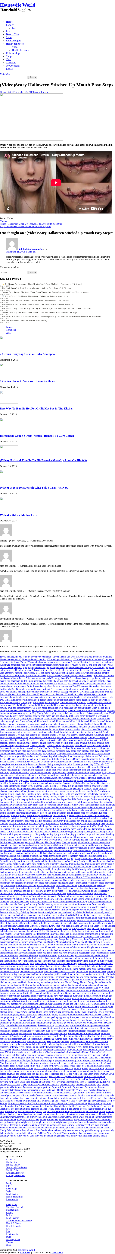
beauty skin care (103, 678)
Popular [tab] (9, 327)
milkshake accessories (71, 966)
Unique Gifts (87, 1111)
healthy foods (58, 866)
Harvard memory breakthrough (94, 847)
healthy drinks (107, 864)
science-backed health (78, 1052)
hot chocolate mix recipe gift (58, 882)
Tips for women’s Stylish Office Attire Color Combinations (59, 1103)
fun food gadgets (37, 823)
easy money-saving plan (90, 775)
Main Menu (5, 74)
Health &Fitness (15, 43)
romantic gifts (18, 1049)
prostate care (6, 1028)
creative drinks (39, 743)
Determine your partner (52, 761)
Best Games (17, 689)
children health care (43, 721)
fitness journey (58, 802)
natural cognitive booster (52, 982)
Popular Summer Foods (97, 1020)
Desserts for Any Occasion (27, 761)
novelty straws (64, 998)
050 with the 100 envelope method (83, 656)
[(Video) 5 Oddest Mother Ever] (9, 509)
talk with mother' (29, 1095)
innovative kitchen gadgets (57, 907)
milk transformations (28, 966)
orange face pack (71, 1006)
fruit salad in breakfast (97, 818)
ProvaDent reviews (20, 1036)
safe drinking (60, 1049)
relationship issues (57, 1044)
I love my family (36, 904)
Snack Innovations (96, 1065)
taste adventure (44, 1095)
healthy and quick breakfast (41, 861)
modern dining (83, 971)
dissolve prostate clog (83, 764)
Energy (85, 783)
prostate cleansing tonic (42, 1028)
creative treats (68, 745)
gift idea (86, 831)
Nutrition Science (24, 1001)
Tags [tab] (8, 332)
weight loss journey (44, 1119)
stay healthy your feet (18, 1076)
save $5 (108, 1049)
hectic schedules (38, 874)
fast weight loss (72, 796)
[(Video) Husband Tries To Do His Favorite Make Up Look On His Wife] (9, 454)
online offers (14, 1006)
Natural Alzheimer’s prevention (90, 979)
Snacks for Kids (96, 1068)
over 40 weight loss (65, 1009)
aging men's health (9, 670)
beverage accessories (96, 694)
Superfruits (67, 1087)
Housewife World (17, 5)
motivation (91, 974)
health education (15, 853)
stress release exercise (67, 1079)
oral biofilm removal (30, 1006)
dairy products (49, 753)
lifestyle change (79, 928)
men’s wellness (15, 950)
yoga (8, 1245)
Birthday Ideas (45, 699)
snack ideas (81, 1065)
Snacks (85, 1068)
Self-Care (16, 1055)
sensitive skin (94, 1055)
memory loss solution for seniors (63, 944)
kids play (58, 920)
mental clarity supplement (34, 950)
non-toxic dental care (38, 998)
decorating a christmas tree (85, 756)
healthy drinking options (88, 864)
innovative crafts (36, 907)
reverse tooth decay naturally (89, 1047)
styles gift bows (28, 1084)
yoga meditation (45, 1135)
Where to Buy (19, 1130)
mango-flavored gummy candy (44, 939)
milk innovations (80, 960)
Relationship (13, 53)
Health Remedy (20, 49)
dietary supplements (37, 764)
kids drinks (38, 917)
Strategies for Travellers (88, 1076)
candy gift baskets (70, 716)
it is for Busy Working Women (23, 912)
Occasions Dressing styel (40, 1004)
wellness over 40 (82, 1125)
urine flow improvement (11, 1117)
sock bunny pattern (70, 1071)
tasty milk (109, 1095)
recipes (81, 1041)
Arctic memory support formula (63, 675)
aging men (109, 667)
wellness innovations (48, 1125)
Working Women (61, 1133)
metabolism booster (9, 955)
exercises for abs (89, 791)
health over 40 (86, 853)
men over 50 (41, 947)
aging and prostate (54, 667)
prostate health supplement (65, 1030)
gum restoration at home (69, 837)
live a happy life (34, 931)
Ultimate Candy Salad (31, 1111)
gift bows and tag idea (44, 831)
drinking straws (59, 772)
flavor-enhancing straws (100, 807)
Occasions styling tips (62, 1004)
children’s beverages (16, 724)
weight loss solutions (101, 1119)
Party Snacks (20, 1014)
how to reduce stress (19, 901)
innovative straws (52, 909)
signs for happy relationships (38, 1060)
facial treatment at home (48, 794)
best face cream (103, 686)
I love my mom (51, 904)
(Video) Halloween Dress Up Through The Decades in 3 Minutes (31, 223)
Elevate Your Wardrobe (41, 780)
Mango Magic (6, 939)
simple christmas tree (93, 1060)
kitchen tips (5, 926)
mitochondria (85, 969)
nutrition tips (39, 1001)
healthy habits (84, 866)
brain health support (68, 708)
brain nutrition (84, 708)
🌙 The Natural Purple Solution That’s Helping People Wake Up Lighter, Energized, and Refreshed (42, 284)
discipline (67, 764)
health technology (70, 856)
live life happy (49, 931)
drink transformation (19, 772)
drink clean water (54, 769)
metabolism (73, 952)
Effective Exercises (78, 777)
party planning (7, 1014)
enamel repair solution (51, 783)
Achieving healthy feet (81, 662)
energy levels (27, 786)
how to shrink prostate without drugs (70, 901)
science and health (28, 1052)
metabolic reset (60, 952)
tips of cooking (7, 1106)
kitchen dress (26, 923)
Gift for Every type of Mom (68, 831)
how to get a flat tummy (19, 896)
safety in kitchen (74, 1049)
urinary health (95, 1114)
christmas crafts (28, 726)
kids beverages (29, 915)
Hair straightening (70, 842)
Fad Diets (86, 794)
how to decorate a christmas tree (73, 888)
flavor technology (80, 807)
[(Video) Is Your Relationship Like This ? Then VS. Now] (9, 482)
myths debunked (98, 977)
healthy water (24, 874)
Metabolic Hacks (28, 952)
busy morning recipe (22, 713)
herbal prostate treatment (80, 874)
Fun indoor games (96, 823)
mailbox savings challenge (56, 934)
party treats (32, 1014)
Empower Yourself (18, 783)
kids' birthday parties (9, 923)
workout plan (75, 1133)
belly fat (47, 681)
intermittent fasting (95, 909)
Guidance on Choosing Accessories (24, 837)
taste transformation (95, 1095)
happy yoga (43, 847)
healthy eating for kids (24, 866)
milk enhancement (46, 958)
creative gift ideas (88, 743)
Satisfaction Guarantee (93, 1049)
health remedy (100, 853)
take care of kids (99, 1092)
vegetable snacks (56, 1117)
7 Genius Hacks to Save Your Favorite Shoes (27, 381)
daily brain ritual (19, 751)
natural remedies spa (19, 990)
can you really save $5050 (102, 713)
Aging (26, 667)
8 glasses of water (44, 662)
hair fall (88, 839)
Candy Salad (13, 718)
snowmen (31, 1071)
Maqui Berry (65, 939)
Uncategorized (13, 1239)
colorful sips (35, 734)
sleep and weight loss (68, 1063)
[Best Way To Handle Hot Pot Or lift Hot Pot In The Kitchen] (9, 402)
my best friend (82, 977)
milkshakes (43, 969)
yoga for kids (14, 1135)
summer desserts (67, 1084)
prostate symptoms (58, 1033)
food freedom (87, 812)
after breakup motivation (52, 664)
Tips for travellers (79, 1100)
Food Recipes (13, 40)
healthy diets (30, 864)
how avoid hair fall (27, 885)
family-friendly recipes (53, 796)
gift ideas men (97, 831)
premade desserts (14, 1025)
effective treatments (97, 777)
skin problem (35, 1063)
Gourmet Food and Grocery (19, 1220)
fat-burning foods (48, 799)
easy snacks (13, 777)
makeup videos (36, 936)
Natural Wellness (73, 993)
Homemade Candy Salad (63, 880)
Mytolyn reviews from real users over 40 (19, 979)
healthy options (106, 869)
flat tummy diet (60, 804)
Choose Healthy (84, 724)
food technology (60, 815)
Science (15, 1052)
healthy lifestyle (36, 869)
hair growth (30, 842)
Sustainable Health (54, 1090)
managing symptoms (54, 936)
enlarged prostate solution (29, 788)
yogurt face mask (84, 1135)
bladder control (59, 699)
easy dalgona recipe (31, 775)
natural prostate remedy (67, 987)
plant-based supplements (42, 1020)
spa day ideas (38, 1074)
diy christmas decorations (25, 767)
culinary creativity (15, 748)
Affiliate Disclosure (15, 1172)
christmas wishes (72, 729)
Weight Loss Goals (26, 1119)
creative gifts (103, 743)
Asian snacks (32, 678)
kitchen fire (38, 923)
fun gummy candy (79, 823)
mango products (21, 939)
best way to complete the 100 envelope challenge (63, 694)
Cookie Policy (12, 1170)
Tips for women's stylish (19, 1103)
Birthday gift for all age (26, 699)
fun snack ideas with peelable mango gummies (71, 826)
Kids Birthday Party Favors (83, 915)
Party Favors (98, 1012)
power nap (69, 1022)
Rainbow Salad (87, 1039)
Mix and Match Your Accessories (59, 971)
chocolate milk (50, 724)
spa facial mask (52, 1074)
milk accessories (82, 955)
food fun (98, 812)
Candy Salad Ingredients (31, 718)
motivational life (51, 977)
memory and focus (38, 944)
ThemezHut (57, 1252)
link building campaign (30, 249)
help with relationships (57, 874)
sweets (69, 1092)
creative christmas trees (48, 740)
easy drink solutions (69, 775)
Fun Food (23, 823)
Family (10, 24)
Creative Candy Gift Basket (23, 740)
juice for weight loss (47, 912)
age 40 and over (89, 664)
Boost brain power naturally (46, 702)
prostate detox (60, 1028)
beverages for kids (87, 697)
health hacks (43, 853)
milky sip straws (56, 969)
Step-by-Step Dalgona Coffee (63, 1076)
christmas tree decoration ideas (49, 729)
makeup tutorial (21, 936)
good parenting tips (48, 834)
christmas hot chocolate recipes (63, 726)
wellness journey (66, 1125)
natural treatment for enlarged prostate (84, 990)
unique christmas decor (54, 1111)
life (34, 928)
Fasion (9, 1215)
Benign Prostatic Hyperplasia (53, 683)
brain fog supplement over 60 (21, 708)
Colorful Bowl (101, 732)
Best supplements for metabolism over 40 (19, 694)
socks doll (84, 1071)
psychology (35, 1036)
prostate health (95, 1028)
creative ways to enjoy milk (88, 745)
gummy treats (21, 839)
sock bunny (54, 1071)
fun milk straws (13, 826)
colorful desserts (7, 734)
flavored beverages (9, 810)
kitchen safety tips (106, 923)
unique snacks (36, 1114)
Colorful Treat (63, 734)
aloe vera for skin (70, 670)
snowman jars (19, 1071)
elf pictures (68, 780)
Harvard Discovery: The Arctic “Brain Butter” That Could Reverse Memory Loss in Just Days (39, 312)
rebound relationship (36, 1041)
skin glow (23, 1063)
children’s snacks (35, 724)
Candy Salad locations (54, 718)
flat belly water (46, 804)
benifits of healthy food (11, 683)
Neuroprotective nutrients (41, 995)
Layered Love (86, 926)
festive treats (97, 799)
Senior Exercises (79, 1055)
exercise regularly (72, 791)
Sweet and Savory (96, 1090)
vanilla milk (41, 1117)
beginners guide (18, 681)
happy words (31, 847)
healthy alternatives (84, 858)
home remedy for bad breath (22, 880)
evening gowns (91, 788)
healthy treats (11, 874)
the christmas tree (68, 1098)
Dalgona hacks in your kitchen (14, 756)
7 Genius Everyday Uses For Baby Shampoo (27, 354)
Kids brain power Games (12, 917)
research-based (101, 1044)
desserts (10, 761)
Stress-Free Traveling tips (32, 1082)
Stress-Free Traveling (88, 1079)
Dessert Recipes (98, 759)
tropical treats (100, 1108)
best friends (5, 689)
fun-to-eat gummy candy (64, 829)
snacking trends (73, 1068)
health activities (29, 850)
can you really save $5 (79, 713)
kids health (109, 917)
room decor (48, 1049)
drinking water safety (91, 772)
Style (9, 37)
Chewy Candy (27, 721)
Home (9, 21)
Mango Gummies (85, 936)
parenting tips (68, 1012)
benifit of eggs (104, 681)
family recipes (14, 796)
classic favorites (88, 729)
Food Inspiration (18, 815)
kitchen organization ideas (85, 923)
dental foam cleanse (36, 759)
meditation (24, 944)
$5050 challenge (8, 656)
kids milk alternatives (10, 920)
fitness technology (89, 802)
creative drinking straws (20, 743)
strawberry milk (48, 1079)
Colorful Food (22, 734)
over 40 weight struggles (86, 1009)
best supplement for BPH (73, 691)
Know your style (57, 926)
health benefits (99, 850)
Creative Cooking (67, 740)
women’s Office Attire (41, 1133)
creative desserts (84, 740)
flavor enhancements (29, 807)
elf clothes (57, 780)
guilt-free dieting (49, 837)
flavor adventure (107, 804)
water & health (71, 1117)
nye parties (22, 1004)
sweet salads (11, 1092)
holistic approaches (9, 877)
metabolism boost (106, 952)
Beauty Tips (12, 34)
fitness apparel (23, 802)
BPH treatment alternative (63, 705)
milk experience (82, 958)
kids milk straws (28, 920)
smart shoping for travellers (92, 1063)
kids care (28, 917)
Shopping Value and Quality (92, 1057)
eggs (16, 780)
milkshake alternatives (92, 966)
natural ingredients (83, 985)
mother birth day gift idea (49, 974)
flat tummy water (76, 804)
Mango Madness (102, 936)
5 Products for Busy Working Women (18, 662)
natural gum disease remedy (47, 985)
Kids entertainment (53, 917)
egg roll (9, 780)
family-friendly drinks (32, 796)
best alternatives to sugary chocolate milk (87, 683)
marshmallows (11, 942)
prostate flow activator (77, 1028)
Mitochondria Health (102, 969)
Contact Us (11, 1162)
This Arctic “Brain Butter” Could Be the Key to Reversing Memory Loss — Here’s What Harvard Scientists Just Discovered (51, 316)
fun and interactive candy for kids (22, 821)
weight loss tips (28, 1122)
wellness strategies (27, 1127)
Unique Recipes (7, 1114)
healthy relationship (24, 872)
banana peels (45, 678)
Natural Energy (72, 982)
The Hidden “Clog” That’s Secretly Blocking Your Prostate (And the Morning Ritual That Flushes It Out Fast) (46, 308)
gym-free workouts (53, 839)
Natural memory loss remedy (22, 987)
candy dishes (39, 716)
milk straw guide (26, 963)
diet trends (22, 764)
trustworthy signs (13, 1111)
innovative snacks (98, 907)
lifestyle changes (95, 928)
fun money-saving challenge (35, 826)
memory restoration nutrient (92, 944)
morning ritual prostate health (23, 974)
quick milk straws (71, 1039)
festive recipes (83, 799)
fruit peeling (80, 818)
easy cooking (15, 775)
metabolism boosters (28, 955)
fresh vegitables (37, 818)
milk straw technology (66, 963)
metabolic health (44, 952)
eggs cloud (24, 780)
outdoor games (7, 1009)
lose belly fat (71, 931)
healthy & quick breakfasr (47, 858)
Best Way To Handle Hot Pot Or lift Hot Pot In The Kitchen (36, 408)
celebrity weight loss (9, 721)
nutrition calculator (89, 998)
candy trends (90, 718)
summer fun (81, 1084)
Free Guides (13, 818)
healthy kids (97, 866)
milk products (106, 960)
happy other (97, 845)
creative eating (53, 743)
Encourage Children (72, 783)
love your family (107, 931)
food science (46, 815)
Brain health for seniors (47, 708)
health (18, 850)
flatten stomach (92, 804)
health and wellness (82, 850)
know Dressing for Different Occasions (30, 926)
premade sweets (29, 1025)
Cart (8, 59)
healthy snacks (98, 872)
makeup (9, 936)
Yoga (15, 46)
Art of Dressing (85, 675)
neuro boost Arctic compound (96, 993)
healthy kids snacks (19, 869)
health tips (83, 856)
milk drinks (32, 958)
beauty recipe (88, 678)
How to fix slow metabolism (80, 893)
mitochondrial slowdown (31, 971)
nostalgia (52, 998)
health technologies (52, 856)
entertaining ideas (49, 788)
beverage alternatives (10, 697)
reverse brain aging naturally (32, 1047)
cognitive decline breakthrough (52, 732)
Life (8, 1186)
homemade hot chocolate (12, 882)
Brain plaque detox (101, 708)
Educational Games (59, 777)
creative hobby (7, 745)
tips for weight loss (97, 1100)
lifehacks (58, 928)
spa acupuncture (23, 1074)
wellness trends (76, 1127)
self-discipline (27, 1055)
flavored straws (98, 810)
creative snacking (38, 745)
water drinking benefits (90, 1117)
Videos (3, 221)
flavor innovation (63, 807)
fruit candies (68, 818)
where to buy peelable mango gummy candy (93, 1130)
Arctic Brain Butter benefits (96, 673)
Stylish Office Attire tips (47, 1084)
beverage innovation (68, 697)
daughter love (65, 756)
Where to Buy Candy (37, 1130)
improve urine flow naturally (91, 904)
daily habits (70, 751)
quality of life (78, 1036)
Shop (9, 56)
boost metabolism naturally (99, 702)
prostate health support (89, 1030)
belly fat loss (57, 681)
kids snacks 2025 (96, 920)
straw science (18, 1079)
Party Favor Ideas (83, 1012)
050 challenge (59, 656)
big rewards (101, 697)
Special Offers (86, 1074)
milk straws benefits (98, 963)
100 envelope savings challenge (88, 659)
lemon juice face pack (22, 928)
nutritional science (54, 1001)
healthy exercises (43, 866)
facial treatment (29, 794)
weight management (64, 1122)
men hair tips (28, 947)
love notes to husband (88, 931)
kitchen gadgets (51, 923)
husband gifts (21, 904)
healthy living (51, 869)
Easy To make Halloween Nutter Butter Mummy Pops (25, 226)
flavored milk (64, 810)
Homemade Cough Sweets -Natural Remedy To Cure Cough (37, 435)
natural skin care (37, 990)
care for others (103, 718)
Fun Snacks (98, 826)
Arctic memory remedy (37, 675)
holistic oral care (40, 877)
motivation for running (10, 977)
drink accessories (37, 769)
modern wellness (98, 971)
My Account (12, 65)
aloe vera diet (55, 670)
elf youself (78, 780)
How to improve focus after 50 (45, 896)
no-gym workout (77, 995)
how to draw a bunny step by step (47, 891)
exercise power (57, 791)
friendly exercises (53, 818)
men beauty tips (14, 947)
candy (3, 716)
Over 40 (18, 1009)
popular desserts (61, 1020)
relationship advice (39, 1044)
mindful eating (71, 969)
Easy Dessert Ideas (50, 775)
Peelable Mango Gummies (88, 1014)
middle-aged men (66, 955)
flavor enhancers (47, 807)
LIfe (8, 31)
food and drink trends (53, 812)
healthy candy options (96, 861)
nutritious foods (93, 1001)
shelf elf (105, 1055)
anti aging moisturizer (51, 673)
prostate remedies (40, 1033)
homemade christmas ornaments (91, 880)
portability (5, 1022)
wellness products (99, 1125)
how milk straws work (66, 885)
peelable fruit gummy (48, 1014)
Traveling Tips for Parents (89, 1106)
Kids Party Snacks (45, 920)
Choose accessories (67, 724)
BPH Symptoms (42, 705)
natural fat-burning (25, 985)
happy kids (51, 845)
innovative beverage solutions (14, 907)
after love (69, 664)
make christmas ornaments (82, 934)
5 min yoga (108, 659)
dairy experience (18, 753)
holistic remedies (56, 877)
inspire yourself (78, 909)
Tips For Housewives (60, 1100)
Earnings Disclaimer (15, 1175)
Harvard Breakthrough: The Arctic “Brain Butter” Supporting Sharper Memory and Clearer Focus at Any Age (46, 292)
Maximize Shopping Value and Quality (36, 942)
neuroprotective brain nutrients (14, 995)
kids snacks (82, 920)
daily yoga (99, 751)
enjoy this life (68, 786)
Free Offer (24, 818)
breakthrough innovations (94, 710)
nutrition (76, 998)
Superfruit (56, 1087)
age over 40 (103, 664)
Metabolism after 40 (88, 952)
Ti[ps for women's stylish (17, 1100)
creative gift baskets (70, 743)
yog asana (87, 1133)
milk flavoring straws (62, 960)
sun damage (34, 1087)
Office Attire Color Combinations (89, 1004)
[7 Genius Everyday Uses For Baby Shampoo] (9, 348)
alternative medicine (14, 673)
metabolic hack (12, 952)
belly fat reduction (72, 681)
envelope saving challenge (70, 788)
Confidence (34, 737)
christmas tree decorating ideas (20, 729)
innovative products (80, 907)
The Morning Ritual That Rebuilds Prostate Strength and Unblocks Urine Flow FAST (36, 300)
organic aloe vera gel (89, 1006)
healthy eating (6, 866)
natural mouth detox (46, 987)
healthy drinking (69, 864)
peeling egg (56, 1017)
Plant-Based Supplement (18, 1020)
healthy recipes (7, 872)
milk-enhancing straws (49, 966)
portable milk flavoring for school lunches (30, 1022)
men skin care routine (57, 947)
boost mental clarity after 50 (73, 702)
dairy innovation (34, 753)
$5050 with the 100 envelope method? (34, 656)
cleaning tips (20, 732)
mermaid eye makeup (70, 950)
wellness (79, 1122)
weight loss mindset (64, 1119)
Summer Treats (21, 1087)
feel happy (62, 799)
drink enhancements (90, 769)
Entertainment (12, 1210)
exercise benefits (41, 791)
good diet (33, 834)
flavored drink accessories (30, 810)
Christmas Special (14, 1207)
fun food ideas (52, 823)
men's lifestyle (87, 947)
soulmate (11, 1074)
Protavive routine (92, 1033)
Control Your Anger (49, 737)
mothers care (79, 974)
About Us (10, 1159)
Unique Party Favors (104, 1111)
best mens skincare (32, 689)
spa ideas (64, 1074)
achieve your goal (62, 662)
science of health (45, 1052)
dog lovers (82, 767)
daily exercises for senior (53, 751)
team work (31, 1098)
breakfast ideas (75, 710)
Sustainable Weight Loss (75, 1090)
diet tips (13, 764)
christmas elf (42, 726)
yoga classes (98, 1133)
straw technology (33, 1079)
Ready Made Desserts (15, 1041)
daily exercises (34, 751)
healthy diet (18, 864)
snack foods (69, 1065)
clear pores (32, 732)
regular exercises (22, 1044)
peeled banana (43, 1017)
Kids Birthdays (104, 915)
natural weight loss (26, 993)
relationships (72, 1044)
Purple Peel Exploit (62, 1036)
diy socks (72, 767)
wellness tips (62, 1127)
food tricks (104, 815)
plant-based (94, 1017)
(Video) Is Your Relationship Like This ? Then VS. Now (34, 487)
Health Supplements (32, 856)
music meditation (67, 977)
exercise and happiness (22, 791)
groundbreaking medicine (87, 834)
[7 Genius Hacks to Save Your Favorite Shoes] (9, 375)
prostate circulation (21, 1028)
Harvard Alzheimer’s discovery (64, 847)
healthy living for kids (68, 869)
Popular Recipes (77, 1020)
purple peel (47, 1036)
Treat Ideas (5, 1108)
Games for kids (99, 829)
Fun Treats (21, 829)
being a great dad (34, 681)
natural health (67, 985)
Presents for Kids (46, 1025)
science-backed (60, 1052)
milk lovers (94, 960)
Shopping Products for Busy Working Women (38, 1057)
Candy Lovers (96, 716)
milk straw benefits (9, 963)
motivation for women (32, 977)
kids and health (14, 915)
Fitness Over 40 (73, 802)
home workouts (43, 880)
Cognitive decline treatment (80, 732)
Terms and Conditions (16, 1167)
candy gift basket (54, 716)
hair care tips (78, 839)
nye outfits (12, 1004)
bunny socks (6, 713)
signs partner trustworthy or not (68, 1060)
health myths (73, 853)
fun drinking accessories (88, 821)
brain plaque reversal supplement (15, 710)
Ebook (9, 68)
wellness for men (15, 1125)
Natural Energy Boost (90, 982)
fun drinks (14, 823)
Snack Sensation (15, 1068)
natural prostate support (90, 987)
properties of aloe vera (80, 1025)
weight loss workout (45, 1122)
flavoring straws (14, 812)
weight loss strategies (10, 1122)
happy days (27, 845)
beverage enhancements (31, 697)
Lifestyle (67, 928)
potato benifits (56, 1022)
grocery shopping (66, 834)
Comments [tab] (11, 329)
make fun (99, 934)
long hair (60, 931)
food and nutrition (71, 812)
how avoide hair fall (46, 885)
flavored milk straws (81, 810)
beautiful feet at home (71, 678)
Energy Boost (96, 783)
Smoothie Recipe (22, 1065)
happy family (39, 845)
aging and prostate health (75, 667)
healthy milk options (89, 869)
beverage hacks (50, 697)
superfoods (46, 1087)
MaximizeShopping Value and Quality (74, 942)
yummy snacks (100, 1135)
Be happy (55, 678)
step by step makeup (38, 1076)
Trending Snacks (39, 1108)
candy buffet (12, 716)
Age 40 (77, 664)
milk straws (83, 963)
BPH (14, 705)
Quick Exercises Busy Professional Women (41, 1039)
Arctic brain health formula (12, 675)
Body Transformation (10, 702)
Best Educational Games (84, 686)
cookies (83, 737)
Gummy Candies (102, 837)
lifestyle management (16, 931)
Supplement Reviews (83, 1087)
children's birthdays (77, 721)
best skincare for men (50, 691)
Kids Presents (69, 920)
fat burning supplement (91, 796)
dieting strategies (55, 764)
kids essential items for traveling (78, 917)
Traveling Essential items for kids (60, 1106)
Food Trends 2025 (90, 815)
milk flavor (95, 958)
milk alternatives (18, 958)
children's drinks (95, 721)
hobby (95, 874)
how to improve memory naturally (77, 896)
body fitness (104, 699)
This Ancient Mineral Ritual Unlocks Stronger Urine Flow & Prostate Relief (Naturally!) (37, 304)
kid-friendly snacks (103, 912)
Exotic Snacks (14, 794)
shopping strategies (69, 1057)
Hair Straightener (53, 842)
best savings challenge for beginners (23, 691)
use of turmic (29, 1117)
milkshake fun (13, 969)
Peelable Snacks (28, 1017)
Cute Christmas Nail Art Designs (63, 748)
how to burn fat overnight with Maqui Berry (37, 888)
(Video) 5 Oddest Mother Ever (18, 515)
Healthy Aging (67, 858)
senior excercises (63, 1055)
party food (110, 1012)
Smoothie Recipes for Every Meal (47, 1065)
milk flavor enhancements (25, 960)
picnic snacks (81, 1017)
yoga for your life (29, 1135)
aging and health (37, 667)
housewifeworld (41, 92)
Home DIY (81, 877)
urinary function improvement (74, 1114)
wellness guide (30, 1125)
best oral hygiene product (75, 689)
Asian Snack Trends (15, 678)
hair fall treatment (15, 842)
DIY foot (41, 767)
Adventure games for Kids (12, 664)
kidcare (3, 915)
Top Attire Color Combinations (29, 1106)
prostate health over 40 (42, 1030)
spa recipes (74, 1074)
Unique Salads (22, 1114)
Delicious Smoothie (17, 759)
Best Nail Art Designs (52, 689)
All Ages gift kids (40, 670)
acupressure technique (103, 662)
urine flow (107, 1114)
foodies (3, 818)
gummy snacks (7, 839)
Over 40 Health (30, 1009)
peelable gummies (67, 1014)
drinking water (74, 772)
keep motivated (65, 912)
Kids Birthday (43, 915)
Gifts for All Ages (8, 834)
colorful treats (77, 734)
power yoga (80, 1022)
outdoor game (106, 1006)
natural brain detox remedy (28, 982)
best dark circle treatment (60, 686)
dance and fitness (37, 756)
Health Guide (30, 853)
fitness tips (104, 802)
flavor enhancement (9, 807)
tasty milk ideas (7, 1098)
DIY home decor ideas (57, 767)
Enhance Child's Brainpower (47, 786)
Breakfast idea (60, 710)
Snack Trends (40, 1068)
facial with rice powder (71, 794)
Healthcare (5, 858)
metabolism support (48, 955)
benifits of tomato (30, 683)
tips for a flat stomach (39, 1100)
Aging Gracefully (95, 667)
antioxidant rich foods (72, 673)
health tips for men (98, 856)
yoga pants (70, 1135)
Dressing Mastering (19, 769)
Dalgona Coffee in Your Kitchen (72, 753)
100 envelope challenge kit (59, 659)
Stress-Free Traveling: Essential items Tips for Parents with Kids (74, 1082)
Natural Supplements (55, 990)
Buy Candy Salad (40, 713)
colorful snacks (49, 734)
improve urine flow (68, 904)
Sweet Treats (59, 1092)
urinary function (51, 1114)
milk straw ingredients (45, 963)
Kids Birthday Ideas (60, 915)
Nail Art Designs (67, 979)
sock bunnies (43, 1071)
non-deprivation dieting (97, 995)
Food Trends (75, 815)
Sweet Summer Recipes (41, 1092)
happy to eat (18, 847)
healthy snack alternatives (62, 872)
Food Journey (33, 815)
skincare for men (50, 1063)
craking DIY (94, 737)
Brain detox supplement (87, 705)
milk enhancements (65, 958)
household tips (11, 885)
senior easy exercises (45, 1055)
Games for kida (84, 829)
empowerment (34, 783)
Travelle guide (108, 1106)
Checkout (11, 62)
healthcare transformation (23, 858)
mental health (53, 950)
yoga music (59, 1135)
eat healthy (25, 777)
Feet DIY (72, 799)
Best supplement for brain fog (99, 691)
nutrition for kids (8, 1001)
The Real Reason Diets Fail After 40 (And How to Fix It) (24, 320)
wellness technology (46, 1127)
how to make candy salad (37, 899)
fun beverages (45, 821)
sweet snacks (24, 1092)
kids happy (98, 917)
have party (10, 850)
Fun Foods (65, 823)
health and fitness (45, 850)
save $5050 (5, 1052)
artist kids (98, 675)
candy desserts (25, 716)
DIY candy (99, 764)
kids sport (109, 920)
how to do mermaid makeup (17, 891)
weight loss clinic (8, 1119)
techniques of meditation (47, 1098)
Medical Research (101, 942)
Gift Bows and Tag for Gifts (20, 831)
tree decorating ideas (20, 1108)
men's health (74, 947)
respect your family (9, 1047)
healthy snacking (83, 872)
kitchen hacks (65, 923)
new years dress (61, 995)
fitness (13, 802)
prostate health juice (21, 1030)
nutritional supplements (74, 1001)
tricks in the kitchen (70, 1108)
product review (62, 1025)
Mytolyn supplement (48, 979)
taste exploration (77, 1095)
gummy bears (87, 837)
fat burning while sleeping (16, 799)
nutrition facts (104, 998)
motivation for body (105, 974)
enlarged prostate (83, 786)
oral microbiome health (51, 1006)
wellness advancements (95, 1122)
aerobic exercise (33, 664)
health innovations (57, 853)
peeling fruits (69, 1017)
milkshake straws (29, 969)
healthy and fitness (18, 861)
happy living (73, 845)
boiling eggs (26, 702)
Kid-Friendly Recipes (83, 912)
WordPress (25, 1252)
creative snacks (54, 745)
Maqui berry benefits (82, 939)
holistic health (25, 877)
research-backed (86, 1044)
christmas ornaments (88, 726)
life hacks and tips (44, 928)
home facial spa (94, 877)
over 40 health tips (47, 1009)
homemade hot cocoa (34, 882)
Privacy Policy (13, 1164)
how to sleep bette (96, 901)
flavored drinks (50, 810)
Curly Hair (42, 748)
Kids (14, 27)
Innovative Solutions (9, 909)
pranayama (92, 1022)
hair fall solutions (100, 839)
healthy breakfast (62, 861)
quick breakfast (13, 1039)
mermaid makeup (89, 950)
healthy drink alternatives (48, 864)
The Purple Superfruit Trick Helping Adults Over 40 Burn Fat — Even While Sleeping (36, 288)
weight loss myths (82, 1119)
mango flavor (70, 936)
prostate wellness (76, 1033)
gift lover (108, 831)
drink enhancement (72, 769)
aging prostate (24, 670)
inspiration (66, 909)
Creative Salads (22, 745)
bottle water (5, 705)
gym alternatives (35, 839)
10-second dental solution (34, 659)
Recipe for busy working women (62, 1041)
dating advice (52, 756)
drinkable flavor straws (40, 772)
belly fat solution (89, 681)
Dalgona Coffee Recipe (99, 753)
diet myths (105, 761)
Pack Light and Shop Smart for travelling (41, 1012)
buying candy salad (59, 713)
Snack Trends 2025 (56, 1068)
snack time (28, 1068)
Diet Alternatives (75, 761)
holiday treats (105, 874)
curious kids (30, 748)
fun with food (32, 829)
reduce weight (6, 1044)
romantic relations (33, 1049)
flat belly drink (31, 804)
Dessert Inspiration (82, 759)
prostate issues (25, 1033)
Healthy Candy (78, 861)
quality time (90, 1036)
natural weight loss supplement (50, 993)
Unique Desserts (73, 1111)
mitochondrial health (9, 971)
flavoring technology (32, 812)
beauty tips (5, 681)
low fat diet (38, 934)
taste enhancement (60, 1095)
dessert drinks (52, 759)
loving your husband (22, 934)
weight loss (106, 1117)
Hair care (67, 839)
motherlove (67, 974)
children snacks (60, 721)
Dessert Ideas (66, 759)
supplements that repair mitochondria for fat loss (22, 1090)
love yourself (6, 934)
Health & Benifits (14, 1196)
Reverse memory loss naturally (60, 1047)
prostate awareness (100, 1025)
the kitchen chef (84, 1098)
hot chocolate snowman (83, 882)
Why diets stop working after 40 (15, 1133)
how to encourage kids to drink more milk (46, 893)
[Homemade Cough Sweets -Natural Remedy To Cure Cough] (9, 430)
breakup (111, 710)
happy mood (86, 845)
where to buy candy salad (59, 1130)
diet (65, 761)
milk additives (97, 955)
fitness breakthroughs (41, 802)
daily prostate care (85, 751)
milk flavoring (44, 960)
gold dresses (23, 834)
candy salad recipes (74, 718)
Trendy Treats (53, 1108)
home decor (70, 877)
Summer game (94, 1084)
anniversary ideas (32, 673)
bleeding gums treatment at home (82, 699)
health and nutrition (63, 850)
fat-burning (34, 799)
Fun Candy (58, 821)
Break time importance (42, 710)
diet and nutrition (92, 761)
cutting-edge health (88, 748)
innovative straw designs (31, 909)
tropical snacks (87, 1108)
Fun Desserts (70, 821)
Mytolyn (110, 977)
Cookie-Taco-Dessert (69, 737)
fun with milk (46, 829)
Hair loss (40, 842)
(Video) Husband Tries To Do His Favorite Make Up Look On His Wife (43, 460)
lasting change (72, 926)
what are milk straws (93, 1127)
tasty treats (20, 1098)
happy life (62, 845)
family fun (97, 794)
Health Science (15, 856)
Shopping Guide (8, 1057)
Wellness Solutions (9, 1127)
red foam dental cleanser (97, 1041)
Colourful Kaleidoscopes (16, 737)
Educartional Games (40, 777)
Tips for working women (99, 1103)
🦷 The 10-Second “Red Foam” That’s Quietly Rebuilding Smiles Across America (35, 296)
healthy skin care (42, 872)
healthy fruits (71, 866)
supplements (99, 1087)
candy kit (84, 716)
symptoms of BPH (82, 1092)
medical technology (9, 944)
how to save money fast (41, 901)
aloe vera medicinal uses (90, 670)
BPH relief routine (25, 705)
